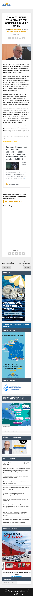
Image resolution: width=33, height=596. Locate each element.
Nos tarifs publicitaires (14, 591)
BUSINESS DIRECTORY (14, 201)
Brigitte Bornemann (15, 29)
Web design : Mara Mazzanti (10, 590)
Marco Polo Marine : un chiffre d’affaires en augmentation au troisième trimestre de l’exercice (15, 513)
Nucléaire (23, 31)
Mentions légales (25, 591)
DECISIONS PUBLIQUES (13, 31)
